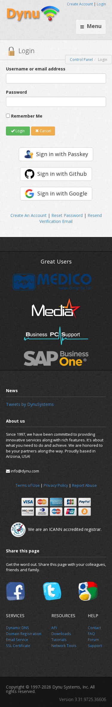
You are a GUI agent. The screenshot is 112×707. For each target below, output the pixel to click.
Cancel (45, 130)
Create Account (80, 4)
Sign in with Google (62, 193)
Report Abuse (84, 485)
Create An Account (28, 215)
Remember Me (26, 116)
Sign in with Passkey (62, 154)
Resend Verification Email (70, 218)
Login (101, 4)
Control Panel (81, 59)
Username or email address (35, 69)
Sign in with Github (62, 173)
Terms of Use (28, 485)
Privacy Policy (56, 485)
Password (16, 92)
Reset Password (67, 215)
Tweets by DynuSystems (30, 404)
